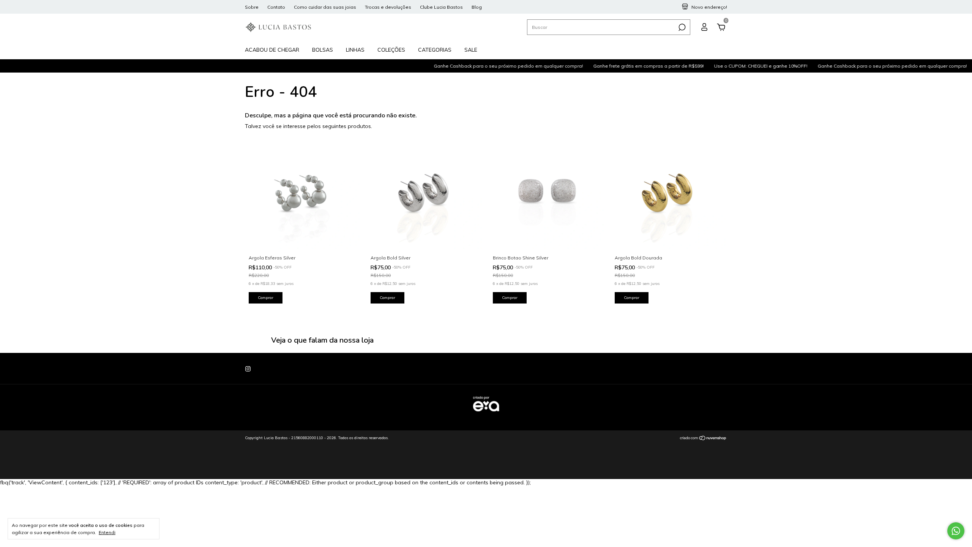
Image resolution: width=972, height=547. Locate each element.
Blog (477, 7)
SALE (470, 49)
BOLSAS (322, 49)
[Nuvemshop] (703, 438)
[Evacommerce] (486, 415)
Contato (276, 7)
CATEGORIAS (434, 49)
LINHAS (355, 49)
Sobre (252, 7)
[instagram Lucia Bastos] (248, 369)
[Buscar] (681, 27)
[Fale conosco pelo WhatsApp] (955, 530)
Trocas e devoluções (388, 7)
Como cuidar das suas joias (325, 7)
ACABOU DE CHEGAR (272, 49)
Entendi (107, 532)
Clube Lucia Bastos (441, 7)
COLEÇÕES (391, 49)
